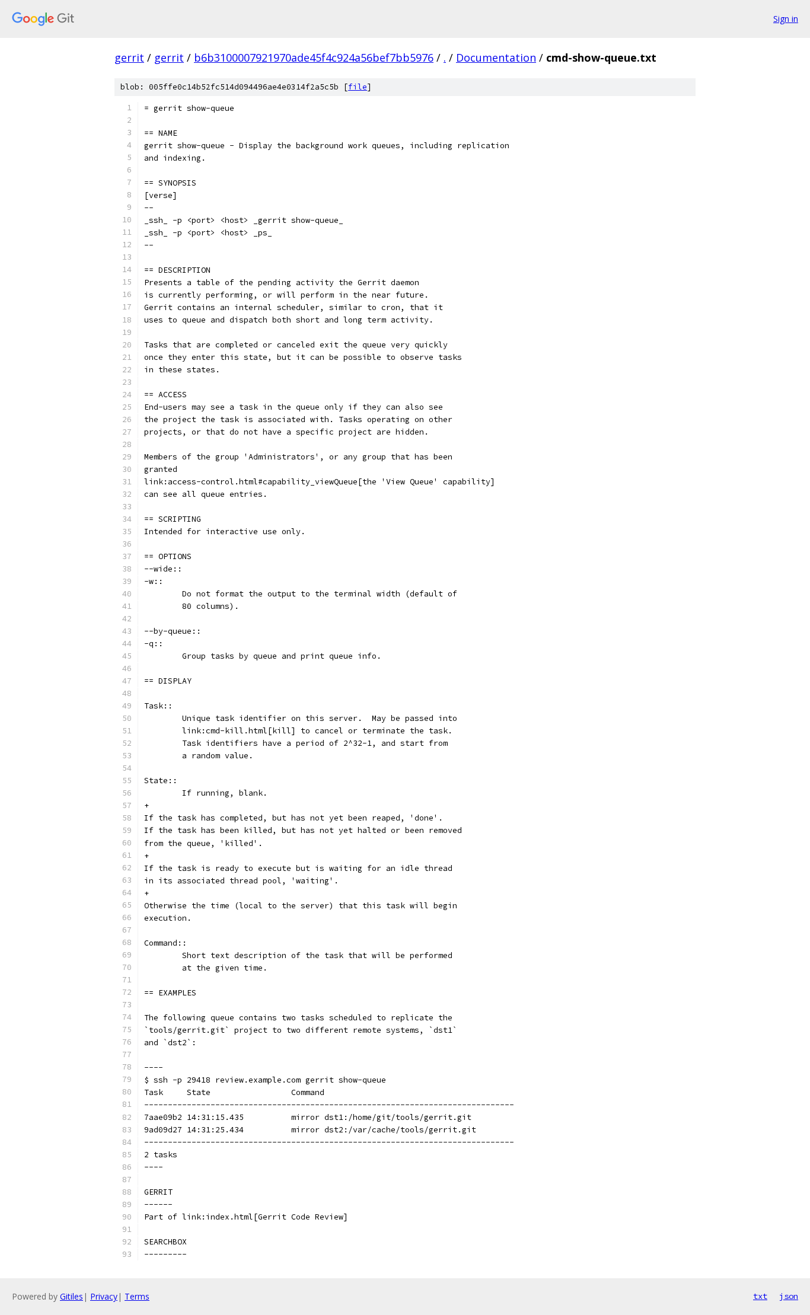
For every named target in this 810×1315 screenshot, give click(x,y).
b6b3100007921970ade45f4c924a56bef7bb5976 (313, 57)
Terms (137, 1296)
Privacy (103, 1296)
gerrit (129, 57)
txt (760, 1296)
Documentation (496, 57)
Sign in (785, 18)
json (788, 1296)
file (357, 87)
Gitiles (71, 1296)
